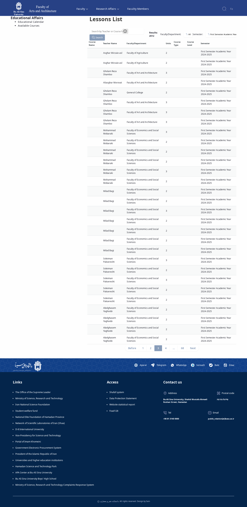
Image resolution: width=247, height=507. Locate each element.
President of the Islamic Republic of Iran (36, 453)
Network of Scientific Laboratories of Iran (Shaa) (40, 423)
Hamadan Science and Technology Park (36, 466)
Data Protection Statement (123, 398)
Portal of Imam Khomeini (28, 441)
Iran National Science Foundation (32, 404)
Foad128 (113, 410)
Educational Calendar (31, 22)
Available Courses (28, 25)
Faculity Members (138, 8)
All (189, 34)
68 (182, 348)
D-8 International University (29, 429)
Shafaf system (116, 392)
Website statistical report (122, 404)
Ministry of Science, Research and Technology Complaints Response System (54, 484)
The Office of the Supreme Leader (33, 392)
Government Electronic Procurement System (38, 447)
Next (193, 348)
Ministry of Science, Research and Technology (39, 398)
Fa (231, 8)
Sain (148, 501)
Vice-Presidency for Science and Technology (38, 435)
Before (132, 348)
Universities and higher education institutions (39, 460)
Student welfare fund (26, 410)
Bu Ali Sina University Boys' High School (35, 478)
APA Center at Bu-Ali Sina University (33, 472)
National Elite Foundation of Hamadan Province (39, 417)
